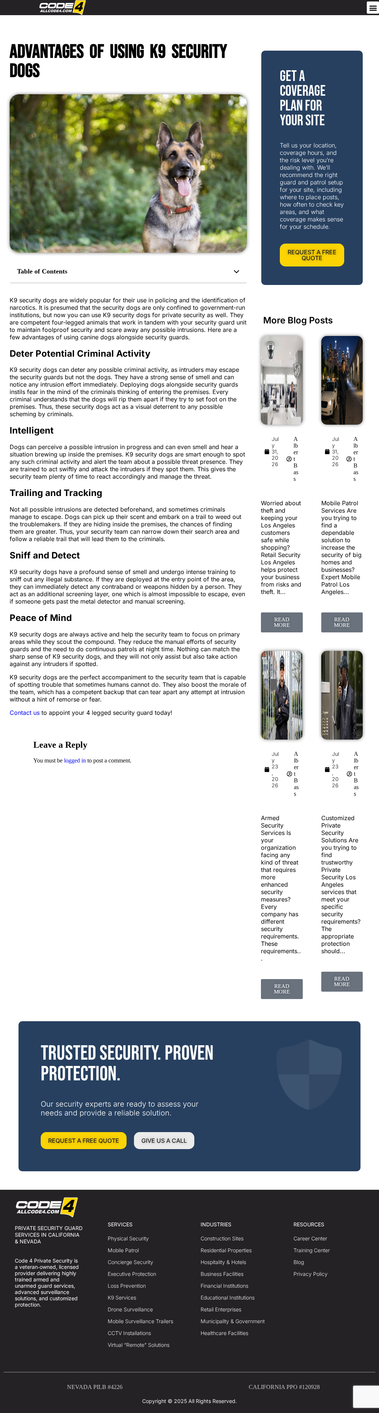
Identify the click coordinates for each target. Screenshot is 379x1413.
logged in (75, 760)
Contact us (25, 712)
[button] (373, 7)
